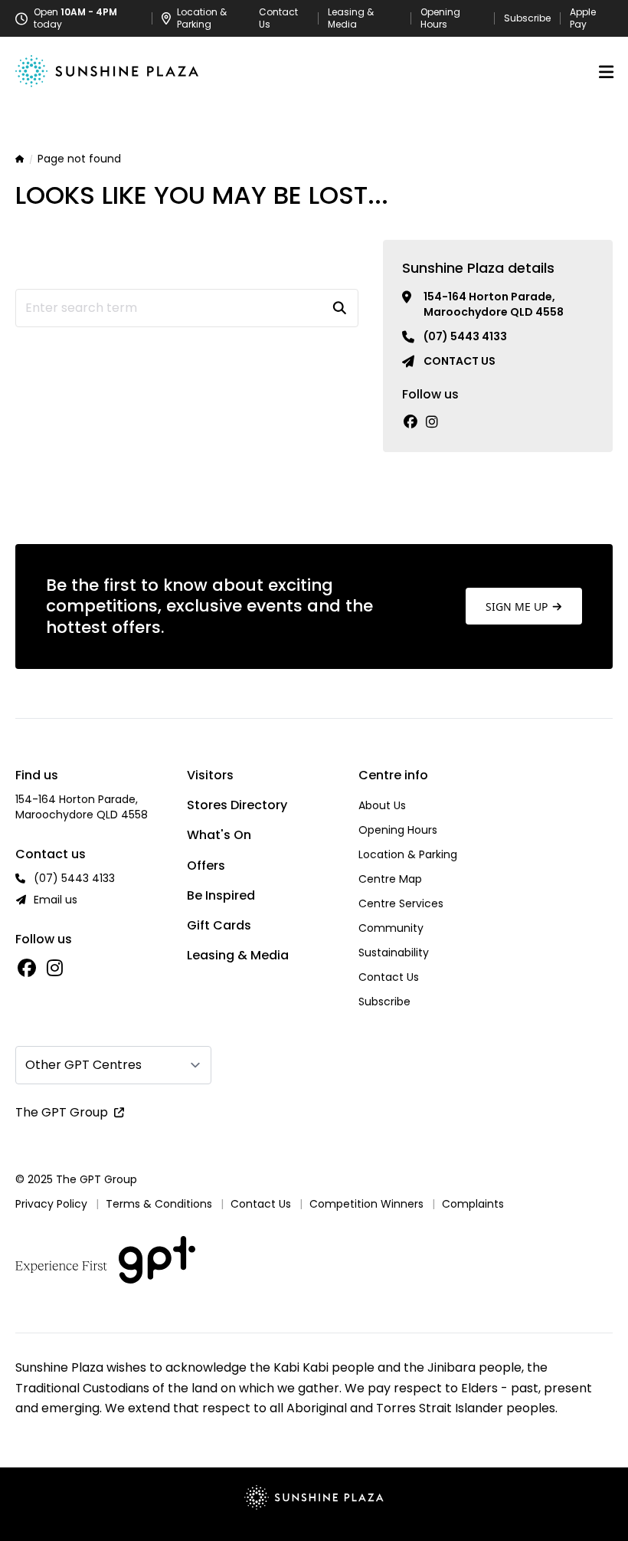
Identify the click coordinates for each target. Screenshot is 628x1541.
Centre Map (390, 879)
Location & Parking (407, 854)
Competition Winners (366, 1203)
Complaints (473, 1203)
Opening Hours (440, 18)
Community (391, 928)
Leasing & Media (351, 18)
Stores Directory (237, 805)
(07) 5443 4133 (465, 336)
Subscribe (527, 18)
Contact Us (278, 18)
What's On (219, 835)
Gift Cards (219, 925)
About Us (382, 805)
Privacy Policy (51, 1203)
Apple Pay (583, 18)
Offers (206, 865)
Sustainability (393, 952)
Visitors (210, 775)
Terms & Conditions (159, 1203)
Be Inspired (221, 895)
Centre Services (400, 903)
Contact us (460, 361)
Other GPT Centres (83, 1065)
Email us (55, 899)
